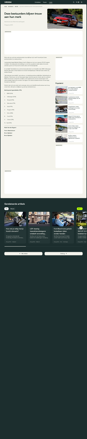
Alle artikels (24, 253)
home (5, 6)
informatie (10, 6)
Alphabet (9, 135)
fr (76, 2)
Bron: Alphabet (8, 132)
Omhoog (62, 253)
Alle (6, 208)
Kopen (45, 2)
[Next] (81, 227)
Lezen (50, 2)
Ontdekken (38, 2)
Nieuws (12, 208)
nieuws (16, 6)
